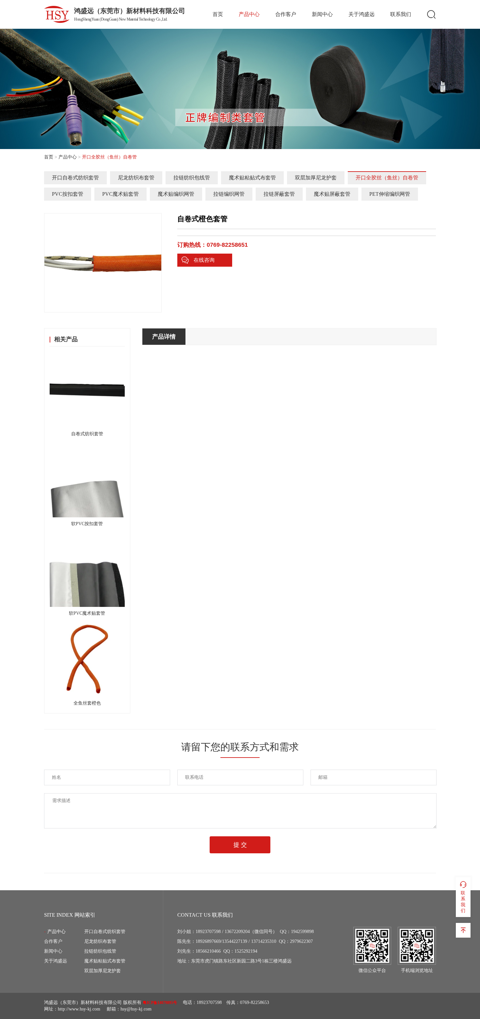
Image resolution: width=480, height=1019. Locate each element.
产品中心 (249, 14)
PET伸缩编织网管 (389, 194)
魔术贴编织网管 (176, 194)
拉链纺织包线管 (191, 177)
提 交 (240, 845)
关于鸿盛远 (361, 14)
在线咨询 (204, 260)
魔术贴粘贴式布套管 (252, 177)
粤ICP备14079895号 (160, 1002)
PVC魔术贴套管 (120, 194)
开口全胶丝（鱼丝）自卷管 (387, 177)
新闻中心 (322, 14)
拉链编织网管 (229, 194)
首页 (218, 14)
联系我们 (400, 14)
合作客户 (285, 14)
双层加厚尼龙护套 (316, 177)
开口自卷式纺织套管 (75, 177)
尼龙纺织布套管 (136, 177)
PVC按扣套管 (67, 194)
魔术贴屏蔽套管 (332, 194)
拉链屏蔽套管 (279, 194)
